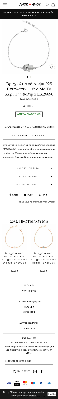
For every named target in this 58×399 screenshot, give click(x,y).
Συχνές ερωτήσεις (28, 323)
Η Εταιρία (29, 285)
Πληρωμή (29, 307)
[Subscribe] (51, 361)
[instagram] (35, 371)
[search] (47, 4)
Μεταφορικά (29, 312)
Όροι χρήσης (29, 290)
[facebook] (41, 371)
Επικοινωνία (29, 328)
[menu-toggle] (5, 4)
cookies (32, 395)
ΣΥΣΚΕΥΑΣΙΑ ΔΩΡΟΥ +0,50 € (18, 127)
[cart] (52, 4)
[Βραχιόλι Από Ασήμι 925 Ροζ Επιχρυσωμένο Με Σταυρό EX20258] (14, 237)
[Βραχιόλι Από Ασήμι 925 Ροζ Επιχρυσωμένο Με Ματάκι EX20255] (43, 237)
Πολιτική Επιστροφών (29, 301)
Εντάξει (52, 394)
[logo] (30, 4)
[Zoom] (52, 67)
